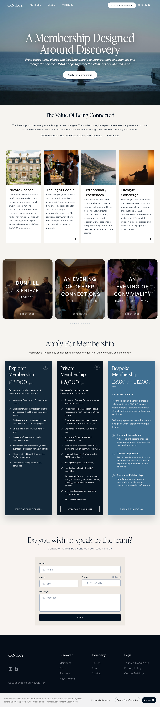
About (96, 668)
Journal (96, 663)
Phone (85, 577)
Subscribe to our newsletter (28, 682)
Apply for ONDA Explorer (28, 509)
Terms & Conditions (136, 663)
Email (42, 577)
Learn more (72, 701)
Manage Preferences (100, 700)
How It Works (68, 678)
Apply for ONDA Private (80, 509)
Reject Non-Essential (127, 700)
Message (44, 591)
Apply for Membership (80, 74)
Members (35, 5)
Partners (68, 5)
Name (42, 563)
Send (80, 617)
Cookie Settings (134, 673)
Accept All (149, 700)
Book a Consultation (131, 509)
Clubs (51, 5)
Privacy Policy (132, 668)
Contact (97, 673)
